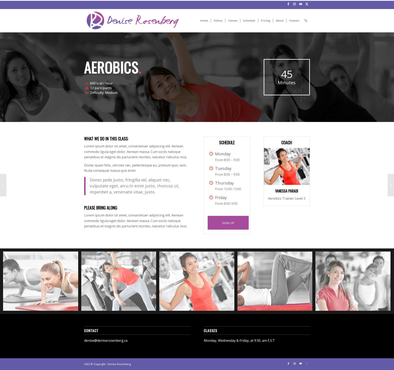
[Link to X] (307, 4)
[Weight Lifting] (3, 185)
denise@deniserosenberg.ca (105, 340)
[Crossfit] (391, 185)
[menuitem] (204, 20)
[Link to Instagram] (294, 4)
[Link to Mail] (301, 4)
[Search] (306, 20)
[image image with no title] (42, 283)
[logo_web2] (133, 20)
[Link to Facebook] (288, 4)
